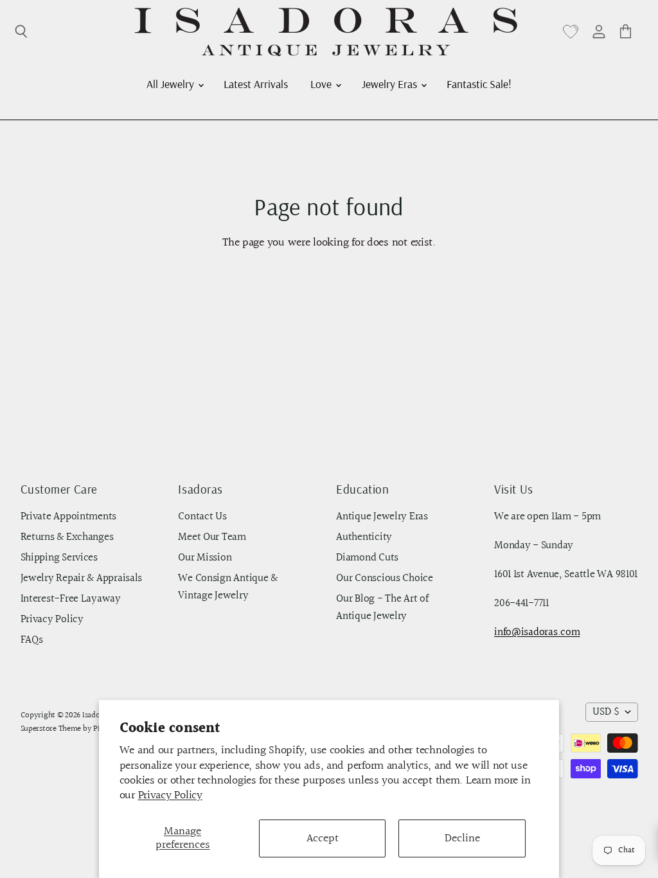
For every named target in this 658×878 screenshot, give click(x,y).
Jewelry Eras (391, 83)
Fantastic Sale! (479, 83)
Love (322, 83)
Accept (323, 838)
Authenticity (364, 537)
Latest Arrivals (256, 83)
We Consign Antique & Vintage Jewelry (228, 587)
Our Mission (204, 558)
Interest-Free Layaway (71, 599)
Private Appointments (69, 516)
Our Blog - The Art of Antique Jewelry (382, 608)
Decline (462, 838)
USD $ (605, 712)
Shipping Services (59, 558)
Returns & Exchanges (67, 537)
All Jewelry (172, 83)
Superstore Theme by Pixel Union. (78, 728)
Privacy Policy (170, 795)
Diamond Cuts (367, 558)
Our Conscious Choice (384, 578)
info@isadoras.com (537, 632)
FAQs (32, 640)
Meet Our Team (212, 537)
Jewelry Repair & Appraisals (82, 578)
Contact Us (202, 516)
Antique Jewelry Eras (382, 516)
